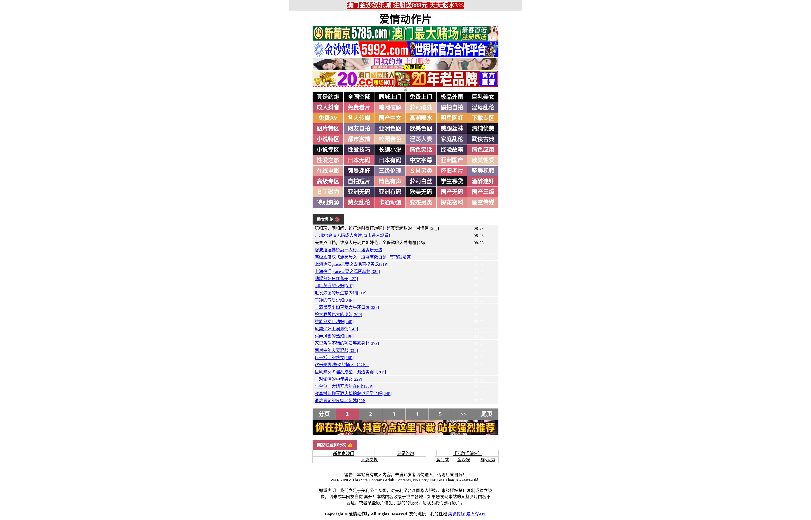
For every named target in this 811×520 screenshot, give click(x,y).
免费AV (328, 118)
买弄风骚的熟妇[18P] (334, 336)
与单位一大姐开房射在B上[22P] (344, 386)
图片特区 (328, 128)
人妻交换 (369, 459)
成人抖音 (328, 107)
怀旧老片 (452, 171)
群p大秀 (487, 459)
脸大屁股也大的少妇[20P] (338, 314)
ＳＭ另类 (421, 171)
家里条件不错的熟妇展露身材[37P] (347, 343)
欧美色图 (421, 128)
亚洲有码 (390, 192)
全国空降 (359, 97)
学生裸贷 (452, 181)
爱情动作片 (405, 19)
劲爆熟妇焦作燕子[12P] (336, 278)
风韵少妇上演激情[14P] (336, 329)
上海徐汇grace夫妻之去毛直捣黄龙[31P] (351, 264)
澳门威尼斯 (446, 459)
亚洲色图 (390, 128)
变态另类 (421, 202)
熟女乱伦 (359, 202)
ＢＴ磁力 (328, 192)
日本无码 (359, 160)
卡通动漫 (390, 202)
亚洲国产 (452, 160)
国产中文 (390, 118)
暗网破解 (390, 107)
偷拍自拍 (452, 107)
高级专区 (328, 181)
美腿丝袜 (452, 128)
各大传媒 (359, 118)
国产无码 (452, 192)
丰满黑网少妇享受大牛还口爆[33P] (347, 307)
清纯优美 (483, 128)
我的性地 (438, 514)
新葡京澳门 (343, 453)
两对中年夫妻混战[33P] (336, 350)
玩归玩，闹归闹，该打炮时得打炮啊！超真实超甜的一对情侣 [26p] (377, 228)
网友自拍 (359, 128)
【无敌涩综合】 (467, 453)
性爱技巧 (359, 150)
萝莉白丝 (421, 181)
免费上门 (421, 97)
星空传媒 (483, 202)
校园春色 (390, 139)
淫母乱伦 (483, 107)
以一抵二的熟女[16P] (334, 357)
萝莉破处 (421, 107)
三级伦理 (390, 171)
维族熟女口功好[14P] (334, 321)
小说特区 (328, 139)
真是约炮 (328, 97)
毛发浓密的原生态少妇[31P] (340, 293)
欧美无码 (421, 192)
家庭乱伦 (452, 139)
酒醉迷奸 (483, 181)
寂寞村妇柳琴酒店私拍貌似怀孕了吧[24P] (353, 393)
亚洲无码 (359, 192)
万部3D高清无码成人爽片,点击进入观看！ (354, 235)
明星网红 (452, 118)
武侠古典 (483, 139)
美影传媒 (456, 514)
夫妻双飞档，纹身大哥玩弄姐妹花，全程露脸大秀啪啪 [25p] (370, 242)
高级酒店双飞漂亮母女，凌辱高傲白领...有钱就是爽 (363, 257)
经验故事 (452, 150)
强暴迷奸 (359, 171)
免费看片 (359, 107)
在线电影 (328, 171)
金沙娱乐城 (467, 459)
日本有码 (390, 160)
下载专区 (483, 118)
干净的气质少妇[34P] (334, 300)
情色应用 (483, 150)
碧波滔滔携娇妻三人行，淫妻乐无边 (348, 250)
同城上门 (390, 97)
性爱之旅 (328, 160)
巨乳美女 (483, 97)
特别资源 (328, 202)
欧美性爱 (483, 160)
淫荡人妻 (421, 139)
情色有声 (390, 181)
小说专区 (328, 150)
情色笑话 (421, 150)
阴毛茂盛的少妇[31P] (334, 285)
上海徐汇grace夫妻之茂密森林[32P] (347, 271)
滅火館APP (476, 514)
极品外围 (452, 97)
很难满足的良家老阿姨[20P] (340, 400)
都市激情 (359, 139)
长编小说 (390, 150)
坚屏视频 (483, 171)
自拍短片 (359, 181)
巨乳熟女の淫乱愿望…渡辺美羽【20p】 (352, 372)
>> (463, 414)
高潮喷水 (421, 118)
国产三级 (483, 192)
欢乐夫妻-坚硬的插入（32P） (342, 364)
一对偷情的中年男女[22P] (338, 379)
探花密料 (452, 202)
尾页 (487, 414)
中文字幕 (421, 160)
